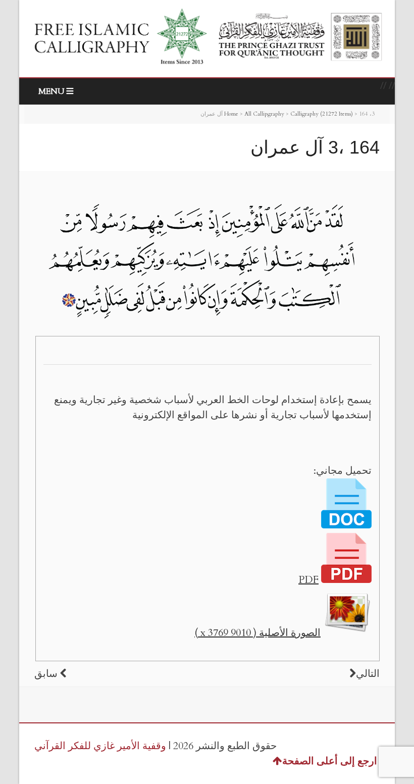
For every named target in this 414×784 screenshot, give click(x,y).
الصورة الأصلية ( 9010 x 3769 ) (257, 633)
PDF (308, 579)
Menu (51, 91)
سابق (46, 673)
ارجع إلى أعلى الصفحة (329, 761)
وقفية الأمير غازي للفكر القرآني (100, 746)
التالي (368, 673)
